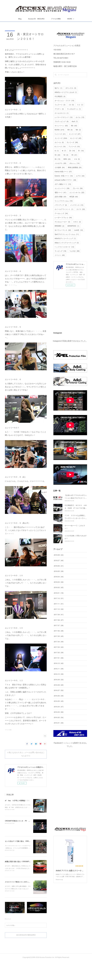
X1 (81, 150)
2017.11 (59, 604)
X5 (74, 155)
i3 (57, 150)
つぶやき (74, 251)
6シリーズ (60, 146)
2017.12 (59, 598)
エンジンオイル (76, 192)
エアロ (80, 176)
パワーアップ (61, 205)
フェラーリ (60, 104)
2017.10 (59, 609)
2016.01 (59, 723)
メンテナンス (76, 205)
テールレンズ (61, 213)
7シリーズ (74, 146)
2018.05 (59, 571)
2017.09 (59, 614)
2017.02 (59, 652)
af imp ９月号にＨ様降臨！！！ (17, 800)
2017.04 (59, 641)
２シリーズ (74, 134)
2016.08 (59, 685)
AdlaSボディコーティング (65, 238)
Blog (19, 19)
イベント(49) (8, 730)
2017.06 (59, 631)
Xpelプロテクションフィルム (67, 234)
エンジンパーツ (62, 188)
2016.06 (59, 696)
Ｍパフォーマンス (63, 230)
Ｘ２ (80, 104)
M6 (78, 130)
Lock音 (78, 230)
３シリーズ (61, 138)
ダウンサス (70, 88)
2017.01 (59, 658)
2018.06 (59, 566)
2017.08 (59, 620)
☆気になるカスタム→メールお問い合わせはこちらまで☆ (26, 754)
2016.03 (59, 712)
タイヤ (80, 209)
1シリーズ (60, 134)
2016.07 (59, 690)
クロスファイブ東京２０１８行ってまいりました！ (23, 882)
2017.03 (59, 647)
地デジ (58, 88)
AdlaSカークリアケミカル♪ (66, 92)
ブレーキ (78, 188)
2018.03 (59, 582)
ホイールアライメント (64, 209)
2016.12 (59, 663)
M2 (74, 125)
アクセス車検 (56, 19)
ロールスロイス (62, 113)
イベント (60, 255)
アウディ (59, 109)
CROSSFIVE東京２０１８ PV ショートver (21, 821)
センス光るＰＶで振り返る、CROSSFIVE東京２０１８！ (25, 841)
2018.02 (59, 587)
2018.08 (59, 555)
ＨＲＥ (77, 222)
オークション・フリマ (64, 100)
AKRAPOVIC (73, 226)
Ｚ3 (71, 104)
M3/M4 (59, 130)
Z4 (72, 150)
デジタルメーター (62, 222)
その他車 (60, 167)
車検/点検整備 (75, 167)
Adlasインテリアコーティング (67, 242)
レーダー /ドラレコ (63, 217)
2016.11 (59, 668)
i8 (64, 150)
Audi (75, 121)
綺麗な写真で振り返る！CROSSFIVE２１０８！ (22, 861)
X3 (57, 155)
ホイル (80, 117)
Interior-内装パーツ (63, 171)
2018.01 (59, 593)
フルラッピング (62, 121)
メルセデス (60, 163)
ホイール (59, 142)
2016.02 (59, 717)
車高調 (73, 196)
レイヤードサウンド (64, 117)
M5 (70, 130)
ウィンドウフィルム (64, 201)
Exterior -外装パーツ (64, 176)
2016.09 (59, 679)
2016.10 (59, 674)
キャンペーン (61, 125)
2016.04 (59, 706)
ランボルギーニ (74, 109)
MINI (67, 159)
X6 (57, 159)
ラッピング (60, 251)
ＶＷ (77, 159)
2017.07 (59, 625)
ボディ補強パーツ (63, 184)
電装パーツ (60, 192)
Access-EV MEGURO (36, 19)
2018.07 (59, 560)
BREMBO (59, 226)
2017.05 (59, 636)
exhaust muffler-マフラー (65, 180)
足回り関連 (60, 196)
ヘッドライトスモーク (64, 247)
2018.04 (59, 576)
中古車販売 (60, 96)
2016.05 (59, 701)
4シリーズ (75, 138)
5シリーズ (72, 142)
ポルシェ (74, 163)
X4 (66, 155)
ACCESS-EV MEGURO (25, 935)
